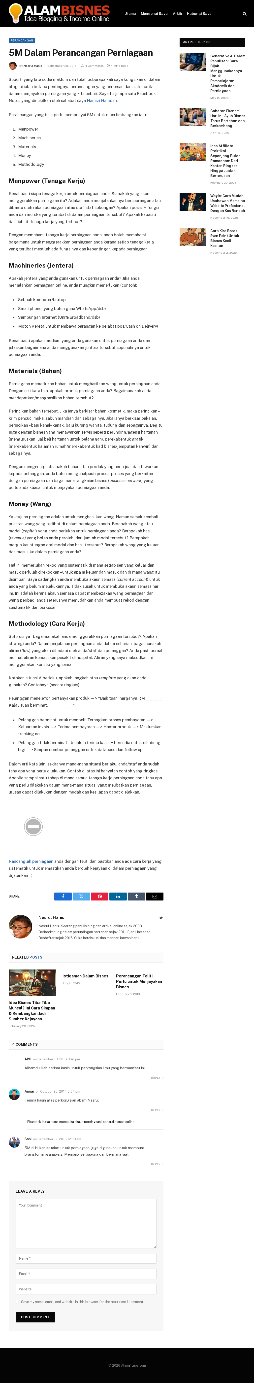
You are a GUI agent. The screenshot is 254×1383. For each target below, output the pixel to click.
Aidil (28, 1059)
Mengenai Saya (154, 14)
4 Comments (94, 66)
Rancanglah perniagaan (31, 861)
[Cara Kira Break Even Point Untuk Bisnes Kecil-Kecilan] (193, 237)
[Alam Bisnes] (60, 13)
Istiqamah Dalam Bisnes (85, 976)
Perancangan (22, 40)
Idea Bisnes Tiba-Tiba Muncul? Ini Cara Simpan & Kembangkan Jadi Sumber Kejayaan (32, 1010)
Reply (156, 1077)
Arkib (177, 14)
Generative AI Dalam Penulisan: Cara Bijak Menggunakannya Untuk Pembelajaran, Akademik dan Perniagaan (227, 73)
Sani (28, 1139)
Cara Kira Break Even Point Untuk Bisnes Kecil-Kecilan (224, 238)
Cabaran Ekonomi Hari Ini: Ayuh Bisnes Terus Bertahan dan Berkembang (227, 118)
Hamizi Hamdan (102, 100)
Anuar (29, 1091)
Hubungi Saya (199, 14)
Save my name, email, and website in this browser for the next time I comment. (82, 1302)
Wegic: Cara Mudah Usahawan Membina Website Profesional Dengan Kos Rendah (227, 203)
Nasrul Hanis (33, 66)
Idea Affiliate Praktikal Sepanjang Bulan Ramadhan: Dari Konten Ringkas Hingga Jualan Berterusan (225, 161)
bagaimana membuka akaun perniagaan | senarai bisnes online (88, 1122)
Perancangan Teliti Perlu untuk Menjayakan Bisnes (139, 981)
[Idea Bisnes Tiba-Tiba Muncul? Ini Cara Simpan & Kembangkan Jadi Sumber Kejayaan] (32, 982)
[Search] (244, 13)
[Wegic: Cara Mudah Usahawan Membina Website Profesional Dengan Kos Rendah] (193, 202)
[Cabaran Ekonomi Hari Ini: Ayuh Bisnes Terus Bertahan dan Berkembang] (193, 117)
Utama (130, 14)
